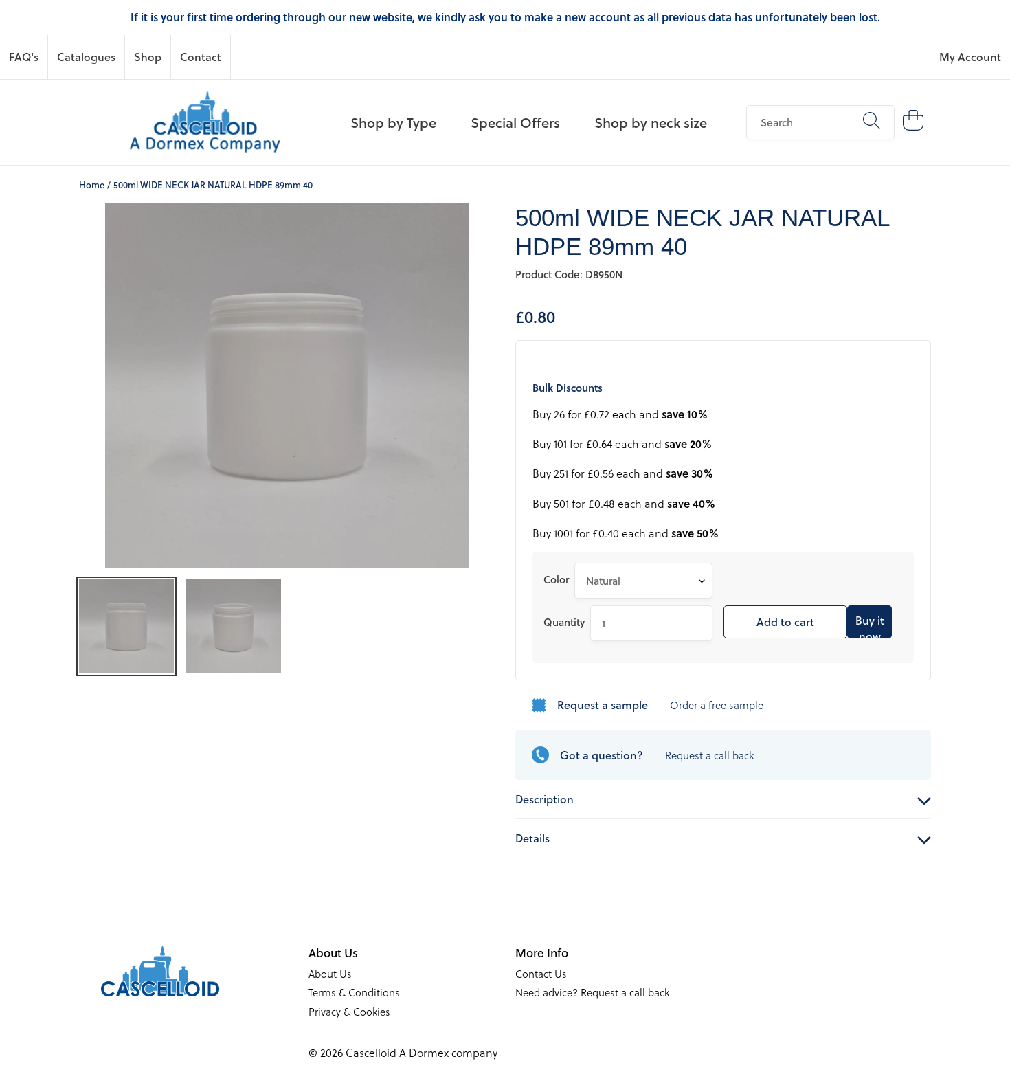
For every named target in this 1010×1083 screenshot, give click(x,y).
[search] (820, 122)
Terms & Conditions (354, 992)
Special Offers (515, 122)
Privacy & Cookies (349, 1011)
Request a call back (709, 755)
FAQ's (23, 57)
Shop (147, 57)
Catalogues (86, 57)
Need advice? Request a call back (592, 992)
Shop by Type (393, 122)
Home (91, 184)
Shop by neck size (650, 122)
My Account (970, 57)
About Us (330, 973)
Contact (200, 57)
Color (556, 579)
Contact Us (541, 973)
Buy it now (869, 625)
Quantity (564, 621)
